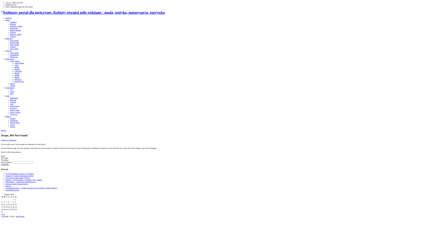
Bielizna (13, 24)
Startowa (8, 18)
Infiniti (17, 75)
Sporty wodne (15, 112)
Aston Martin (19, 63)
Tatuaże (13, 47)
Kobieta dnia (14, 43)
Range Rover (19, 82)
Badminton (14, 98)
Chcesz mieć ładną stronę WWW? (17, 178)
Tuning (12, 86)
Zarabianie (14, 121)
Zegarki (13, 36)
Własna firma (15, 123)
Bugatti (17, 69)
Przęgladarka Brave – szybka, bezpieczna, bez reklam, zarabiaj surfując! (31, 188)
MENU (3, 131)
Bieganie (13, 100)
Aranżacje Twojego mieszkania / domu (19, 176)
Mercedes (18, 80)
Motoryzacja (9, 59)
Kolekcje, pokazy (16, 26)
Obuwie (13, 32)
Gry (11, 90)
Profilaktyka (14, 55)
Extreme (13, 102)
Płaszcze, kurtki (15, 34)
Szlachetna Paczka (12, 190)
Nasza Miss (14, 49)
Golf (11, 104)
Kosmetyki (14, 28)
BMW (17, 67)
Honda (17, 73)
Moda (7, 20)
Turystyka (13, 114)
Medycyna (14, 57)
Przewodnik (14, 41)
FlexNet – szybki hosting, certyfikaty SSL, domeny (23, 180)
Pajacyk (8, 186)
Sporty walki (14, 110)
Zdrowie (8, 51)
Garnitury (13, 22)
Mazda (17, 77)
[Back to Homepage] (9, 140)
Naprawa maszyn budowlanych (16, 184)
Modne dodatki (15, 30)
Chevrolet (18, 71)
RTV (12, 94)
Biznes (7, 116)
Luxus (12, 125)
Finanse (13, 118)
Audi (16, 65)
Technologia (9, 88)
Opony (12, 84)
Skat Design (20, 216)
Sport (7, 96)
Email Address (6, 162)
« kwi (3, 214)
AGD (12, 92)
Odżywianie (14, 53)
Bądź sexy (9, 39)
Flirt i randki (14, 45)
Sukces (12, 127)
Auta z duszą (14, 61)
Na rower (13, 108)
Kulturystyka (14, 106)
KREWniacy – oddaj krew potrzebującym (20, 182)
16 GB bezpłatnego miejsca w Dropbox (19, 174)
